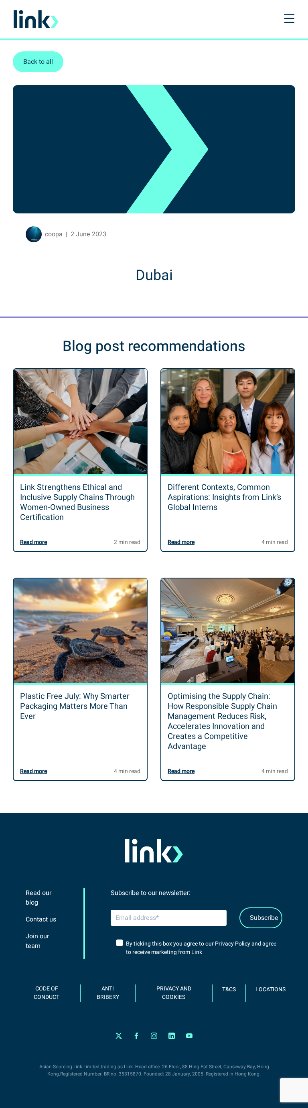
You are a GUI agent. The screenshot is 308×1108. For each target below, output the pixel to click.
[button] (288, 19)
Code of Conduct (46, 992)
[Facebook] (136, 1036)
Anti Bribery (108, 992)
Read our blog (38, 897)
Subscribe (264, 918)
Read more (33, 542)
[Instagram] (154, 1036)
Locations (270, 989)
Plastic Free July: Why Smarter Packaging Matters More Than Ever (75, 706)
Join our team (37, 941)
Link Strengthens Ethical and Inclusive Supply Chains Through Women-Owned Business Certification (77, 502)
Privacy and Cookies (173, 992)
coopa (54, 234)
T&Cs (229, 989)
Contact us (41, 919)
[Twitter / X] (119, 1036)
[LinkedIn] (172, 1036)
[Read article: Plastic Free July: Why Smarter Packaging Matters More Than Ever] (80, 631)
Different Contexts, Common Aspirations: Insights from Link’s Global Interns (224, 497)
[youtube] (189, 1036)
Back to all (38, 62)
